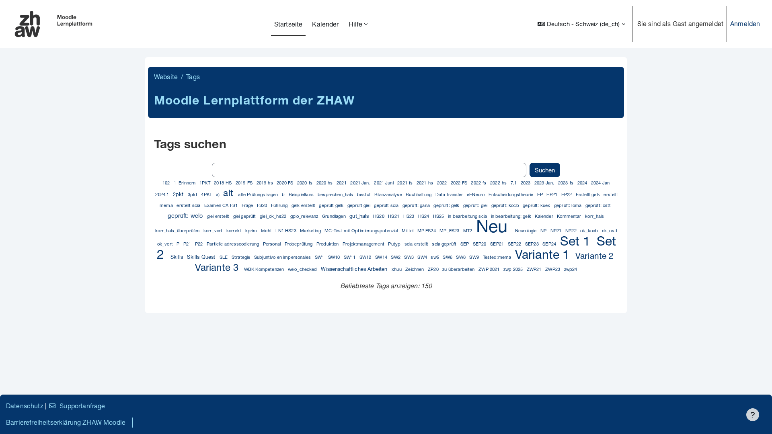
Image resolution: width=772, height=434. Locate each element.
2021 (342, 182)
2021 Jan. (361, 182)
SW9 (474, 257)
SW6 (448, 257)
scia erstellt (416, 243)
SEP (465, 243)
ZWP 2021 (489, 269)
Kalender (544, 216)
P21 (188, 243)
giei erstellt (218, 216)
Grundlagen (334, 216)
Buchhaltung (419, 194)
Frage (248, 205)
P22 (199, 243)
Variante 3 (218, 267)
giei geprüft (245, 216)
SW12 (366, 257)
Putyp (395, 243)
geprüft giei (359, 205)
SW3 (409, 257)
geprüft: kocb (505, 205)
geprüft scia (387, 205)
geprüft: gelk (446, 205)
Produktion (328, 243)
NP (544, 230)
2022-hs (499, 182)
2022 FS (459, 182)
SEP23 (532, 243)
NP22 (571, 230)
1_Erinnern (185, 182)
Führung (280, 205)
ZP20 (434, 269)
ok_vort (165, 243)
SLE (224, 257)
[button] (581, 24)
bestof (364, 194)
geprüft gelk (332, 205)
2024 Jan (600, 182)
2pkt (179, 194)
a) (218, 194)
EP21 (552, 194)
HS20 (379, 216)
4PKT (207, 194)
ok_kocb (589, 230)
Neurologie (526, 230)
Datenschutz (24, 405)
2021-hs (425, 182)
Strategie (242, 257)
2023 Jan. (545, 182)
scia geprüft (445, 243)
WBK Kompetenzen (264, 269)
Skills (177, 257)
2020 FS (285, 182)
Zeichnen (415, 269)
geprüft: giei (476, 205)
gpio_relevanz (305, 216)
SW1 (320, 257)
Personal (272, 243)
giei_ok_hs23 (273, 216)
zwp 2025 (513, 269)
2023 (526, 182)
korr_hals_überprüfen (178, 230)
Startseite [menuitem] (288, 24)
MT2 (468, 230)
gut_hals (359, 216)
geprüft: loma (568, 205)
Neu (494, 225)
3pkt (193, 194)
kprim (252, 230)
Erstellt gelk (588, 194)
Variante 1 (544, 254)
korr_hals (594, 216)
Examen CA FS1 (221, 205)
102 (166, 182)
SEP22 (515, 243)
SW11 (350, 257)
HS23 (409, 216)
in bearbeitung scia (468, 216)
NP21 (556, 230)
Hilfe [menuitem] (356, 24)
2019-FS (245, 182)
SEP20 (480, 243)
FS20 (263, 205)
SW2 (396, 257)
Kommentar (570, 216)
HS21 (394, 216)
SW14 (381, 257)
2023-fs (566, 182)
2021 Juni (384, 182)
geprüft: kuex (537, 205)
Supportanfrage (82, 405)
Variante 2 (594, 255)
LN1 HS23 (286, 230)
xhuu (397, 269)
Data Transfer (449, 194)
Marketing (311, 230)
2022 (442, 182)
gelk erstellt (304, 205)
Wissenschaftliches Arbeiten (355, 269)
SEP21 (497, 243)
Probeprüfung (299, 243)
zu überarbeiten (459, 269)
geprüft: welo (186, 215)
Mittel (408, 230)
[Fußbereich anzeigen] (752, 414)
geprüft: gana (416, 205)
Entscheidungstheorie (511, 194)
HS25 (439, 216)
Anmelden (745, 23)
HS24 (424, 216)
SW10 (334, 257)
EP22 (567, 194)
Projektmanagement (364, 243)
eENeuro (476, 194)
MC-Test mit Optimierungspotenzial (361, 230)
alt (229, 192)
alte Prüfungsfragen (258, 194)
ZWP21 (535, 269)
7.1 (514, 182)
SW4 (422, 257)
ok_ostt (610, 230)
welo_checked (303, 269)
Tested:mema (498, 257)
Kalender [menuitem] (325, 24)
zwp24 (570, 269)
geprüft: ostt (598, 205)
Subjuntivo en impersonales (283, 257)
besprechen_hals (336, 194)
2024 (583, 182)
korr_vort (213, 230)
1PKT (205, 182)
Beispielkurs (302, 194)
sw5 (435, 257)
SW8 (461, 257)
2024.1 (162, 194)
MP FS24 (427, 230)
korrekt (234, 230)
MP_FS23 (449, 230)
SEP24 (549, 243)
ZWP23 (553, 269)
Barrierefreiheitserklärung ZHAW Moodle (65, 422)
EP (540, 194)
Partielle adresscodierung (233, 243)
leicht (267, 230)
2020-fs (305, 182)
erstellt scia (189, 205)
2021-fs (405, 182)
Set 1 (577, 240)
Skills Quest (202, 257)
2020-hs (325, 182)
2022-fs (479, 182)
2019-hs (265, 182)
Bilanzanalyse (388, 194)
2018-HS (223, 182)
